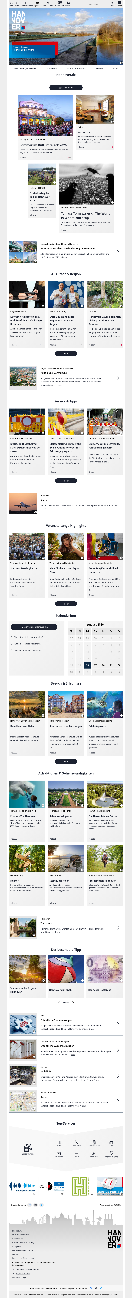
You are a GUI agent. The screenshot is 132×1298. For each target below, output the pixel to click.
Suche (112, 6)
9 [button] (119, 644)
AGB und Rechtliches (20, 1235)
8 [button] (111, 644)
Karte (17, 6)
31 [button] (103, 638)
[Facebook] (29, 1205)
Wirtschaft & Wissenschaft (76, 68)
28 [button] (79, 638)
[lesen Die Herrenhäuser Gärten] (105, 811)
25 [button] (79, 665)
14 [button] (103, 651)
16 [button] (119, 651)
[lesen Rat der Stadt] (95, 123)
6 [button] (95, 644)
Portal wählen (93, 4)
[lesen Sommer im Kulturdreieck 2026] (45, 128)
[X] (41, 1205)
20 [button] (95, 658)
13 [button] (95, 651)
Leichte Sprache (48, 6)
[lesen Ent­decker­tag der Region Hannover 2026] (42, 191)
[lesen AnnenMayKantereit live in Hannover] (105, 565)
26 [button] (87, 665)
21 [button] (103, 658)
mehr (66, 353)
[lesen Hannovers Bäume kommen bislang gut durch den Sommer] (105, 314)
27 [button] (71, 638)
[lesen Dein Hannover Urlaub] (27, 723)
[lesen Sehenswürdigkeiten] (66, 811)
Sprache (37, 6)
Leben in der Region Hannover (25, 68)
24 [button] (71, 665)
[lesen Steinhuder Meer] (66, 875)
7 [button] (103, 644)
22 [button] (111, 658)
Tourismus (99, 68)
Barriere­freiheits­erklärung (23, 1242)
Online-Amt (59, 6)
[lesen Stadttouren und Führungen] (66, 723)
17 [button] (71, 658)
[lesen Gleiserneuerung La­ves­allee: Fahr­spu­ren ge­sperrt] (105, 442)
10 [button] (71, 651)
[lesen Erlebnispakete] (105, 723)
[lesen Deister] (26, 875)
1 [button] (111, 638)
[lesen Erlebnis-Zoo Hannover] (26, 811)
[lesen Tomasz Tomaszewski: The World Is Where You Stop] (87, 198)
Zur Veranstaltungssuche (36, 626)
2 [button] (119, 638)
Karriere (68, 6)
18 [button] (79, 658)
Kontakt (15, 1254)
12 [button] (87, 651)
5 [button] (87, 644)
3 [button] (71, 644)
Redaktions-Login (19, 1278)
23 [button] (119, 658)
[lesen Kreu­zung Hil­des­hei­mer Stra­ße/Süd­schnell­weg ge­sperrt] (27, 442)
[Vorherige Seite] (59, 1002)
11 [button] (79, 651)
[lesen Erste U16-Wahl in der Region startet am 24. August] (66, 314)
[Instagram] (35, 1205)
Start (11, 6)
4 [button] (79, 644)
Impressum (17, 1231)
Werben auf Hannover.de (22, 1250)
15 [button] (111, 651)
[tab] (64, 1002)
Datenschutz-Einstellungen (23, 1258)
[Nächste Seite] (73, 1002)
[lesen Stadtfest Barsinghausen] (27, 565)
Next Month (119, 624)
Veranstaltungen (27, 6)
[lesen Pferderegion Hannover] (105, 875)
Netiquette (16, 1246)
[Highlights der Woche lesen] (66, 36)
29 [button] (87, 638)
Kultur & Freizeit (51, 68)
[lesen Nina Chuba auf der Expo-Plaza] (66, 565)
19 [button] (87, 658)
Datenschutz (17, 1239)
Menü (119, 6)
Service (115, 68)
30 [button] (95, 638)
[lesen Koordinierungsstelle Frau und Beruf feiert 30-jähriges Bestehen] (27, 314)
